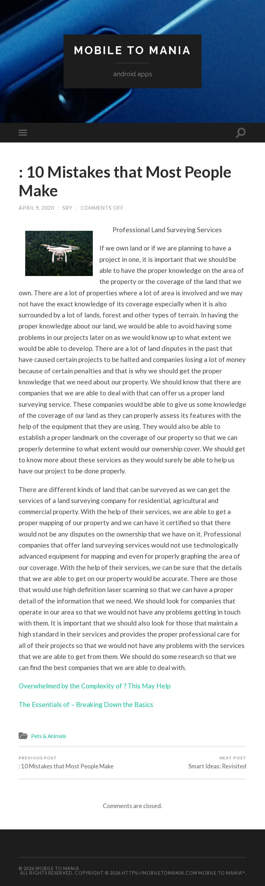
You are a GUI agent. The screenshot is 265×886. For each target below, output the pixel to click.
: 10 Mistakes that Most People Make (66, 762)
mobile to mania (132, 50)
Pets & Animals (48, 736)
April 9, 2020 (36, 208)
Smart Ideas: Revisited (217, 762)
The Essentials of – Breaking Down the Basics (86, 704)
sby (67, 208)
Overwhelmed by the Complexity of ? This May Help (94, 686)
